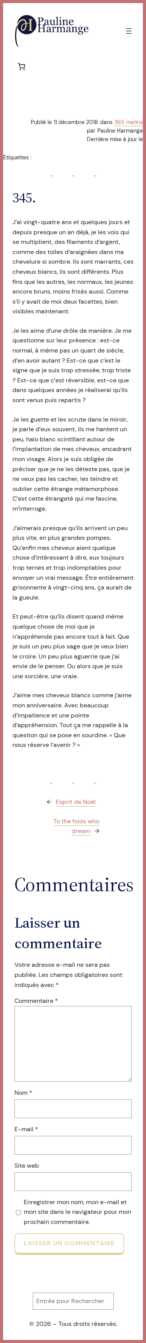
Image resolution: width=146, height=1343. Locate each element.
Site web (26, 1166)
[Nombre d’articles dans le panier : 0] (21, 66)
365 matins (128, 122)
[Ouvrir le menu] (129, 31)
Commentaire (36, 1001)
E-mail (26, 1129)
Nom (23, 1093)
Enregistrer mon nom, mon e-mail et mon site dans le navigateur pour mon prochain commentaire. (77, 1212)
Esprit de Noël (76, 802)
